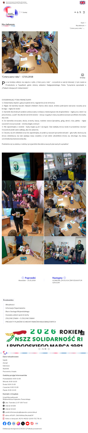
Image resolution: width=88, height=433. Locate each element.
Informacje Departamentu (15, 308)
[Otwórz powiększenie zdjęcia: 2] (65, 166)
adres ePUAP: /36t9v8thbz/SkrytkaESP (19, 415)
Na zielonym (80, 25)
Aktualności (10, 305)
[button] (44, 338)
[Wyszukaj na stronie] (21, 12)
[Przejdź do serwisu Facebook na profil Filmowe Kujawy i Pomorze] (14, 423)
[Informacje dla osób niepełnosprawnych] (79, 12)
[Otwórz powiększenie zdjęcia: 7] (23, 250)
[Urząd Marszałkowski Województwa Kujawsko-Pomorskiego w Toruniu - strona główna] (10, 12)
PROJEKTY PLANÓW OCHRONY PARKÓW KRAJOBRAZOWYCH (31, 322)
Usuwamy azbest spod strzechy (17, 315)
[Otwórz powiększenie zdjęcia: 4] (65, 194)
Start (82, 23)
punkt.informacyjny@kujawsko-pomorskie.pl (21, 412)
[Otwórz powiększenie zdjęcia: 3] (23, 194)
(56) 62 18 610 (11, 409)
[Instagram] (18, 423)
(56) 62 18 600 (11, 406)
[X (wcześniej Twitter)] (23, 423)
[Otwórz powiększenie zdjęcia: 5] (23, 222)
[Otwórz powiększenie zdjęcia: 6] (65, 222)
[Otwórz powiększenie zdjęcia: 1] (23, 166)
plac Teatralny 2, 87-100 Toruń (16, 402)
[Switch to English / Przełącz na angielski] (82, 2)
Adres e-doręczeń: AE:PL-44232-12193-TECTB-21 (23, 419)
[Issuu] (32, 423)
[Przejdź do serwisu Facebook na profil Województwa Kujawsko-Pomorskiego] (4, 423)
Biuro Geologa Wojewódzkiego (17, 311)
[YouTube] (27, 423)
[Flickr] (36, 423)
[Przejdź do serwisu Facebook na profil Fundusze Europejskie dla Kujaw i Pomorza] (9, 423)
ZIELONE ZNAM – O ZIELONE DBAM (20, 318)
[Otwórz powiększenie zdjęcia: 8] (65, 250)
